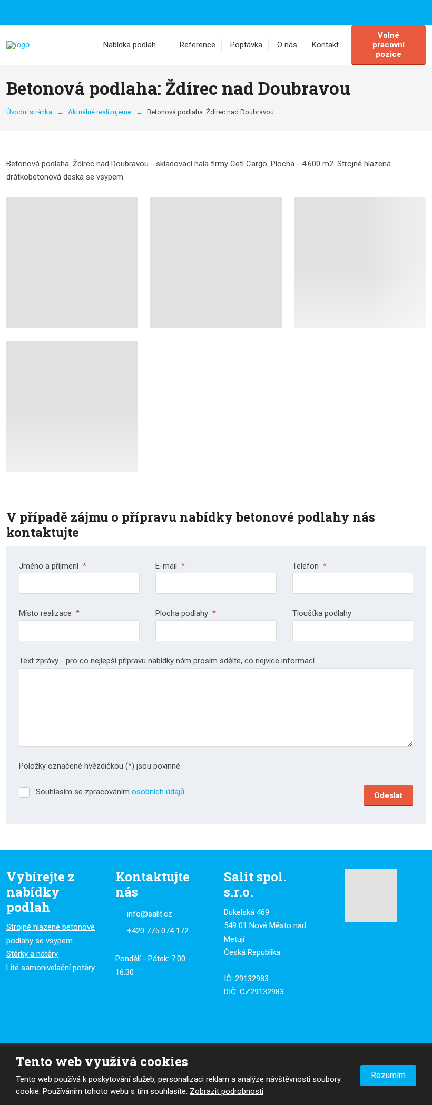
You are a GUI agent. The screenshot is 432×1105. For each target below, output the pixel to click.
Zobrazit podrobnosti (226, 1091)
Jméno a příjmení (52, 566)
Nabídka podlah (129, 44)
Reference (197, 44)
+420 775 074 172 (158, 930)
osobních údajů (158, 792)
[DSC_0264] (72, 262)
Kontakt (325, 44)
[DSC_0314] (72, 406)
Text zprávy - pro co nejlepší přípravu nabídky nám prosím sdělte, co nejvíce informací (167, 660)
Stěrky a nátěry (32, 954)
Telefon (309, 566)
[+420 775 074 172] (13, 12)
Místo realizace (49, 613)
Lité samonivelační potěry (50, 967)
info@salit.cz (149, 914)
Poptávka (246, 44)
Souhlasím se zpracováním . (111, 792)
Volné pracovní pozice (388, 45)
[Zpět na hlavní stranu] (48, 45)
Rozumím (388, 1075)
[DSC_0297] (360, 262)
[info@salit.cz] (25, 12)
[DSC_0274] (215, 262)
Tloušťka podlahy (321, 613)
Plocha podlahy (185, 613)
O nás (287, 44)
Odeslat (388, 795)
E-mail (170, 566)
